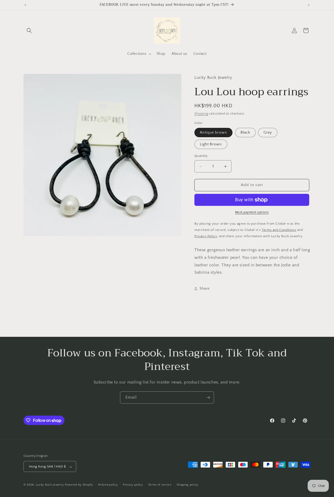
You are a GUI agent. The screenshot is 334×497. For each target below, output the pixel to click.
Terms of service (160, 484)
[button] (29, 30)
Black (245, 133)
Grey (268, 133)
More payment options (252, 212)
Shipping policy (187, 484)
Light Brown (211, 144)
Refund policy (108, 484)
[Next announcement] (308, 5)
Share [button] (205, 288)
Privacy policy (133, 484)
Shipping (201, 114)
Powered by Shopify (79, 485)
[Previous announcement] (25, 5)
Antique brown (213, 133)
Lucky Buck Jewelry (50, 485)
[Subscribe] (208, 397)
